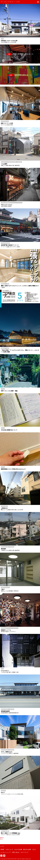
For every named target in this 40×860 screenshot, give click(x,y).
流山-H (1, 839)
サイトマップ (24, 852)
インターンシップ (5, 852)
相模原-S (2, 837)
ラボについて (9, 849)
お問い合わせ (15, 852)
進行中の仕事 (27, 849)
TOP (3, 846)
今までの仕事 (18, 849)
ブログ (34, 849)
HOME (2, 849)
